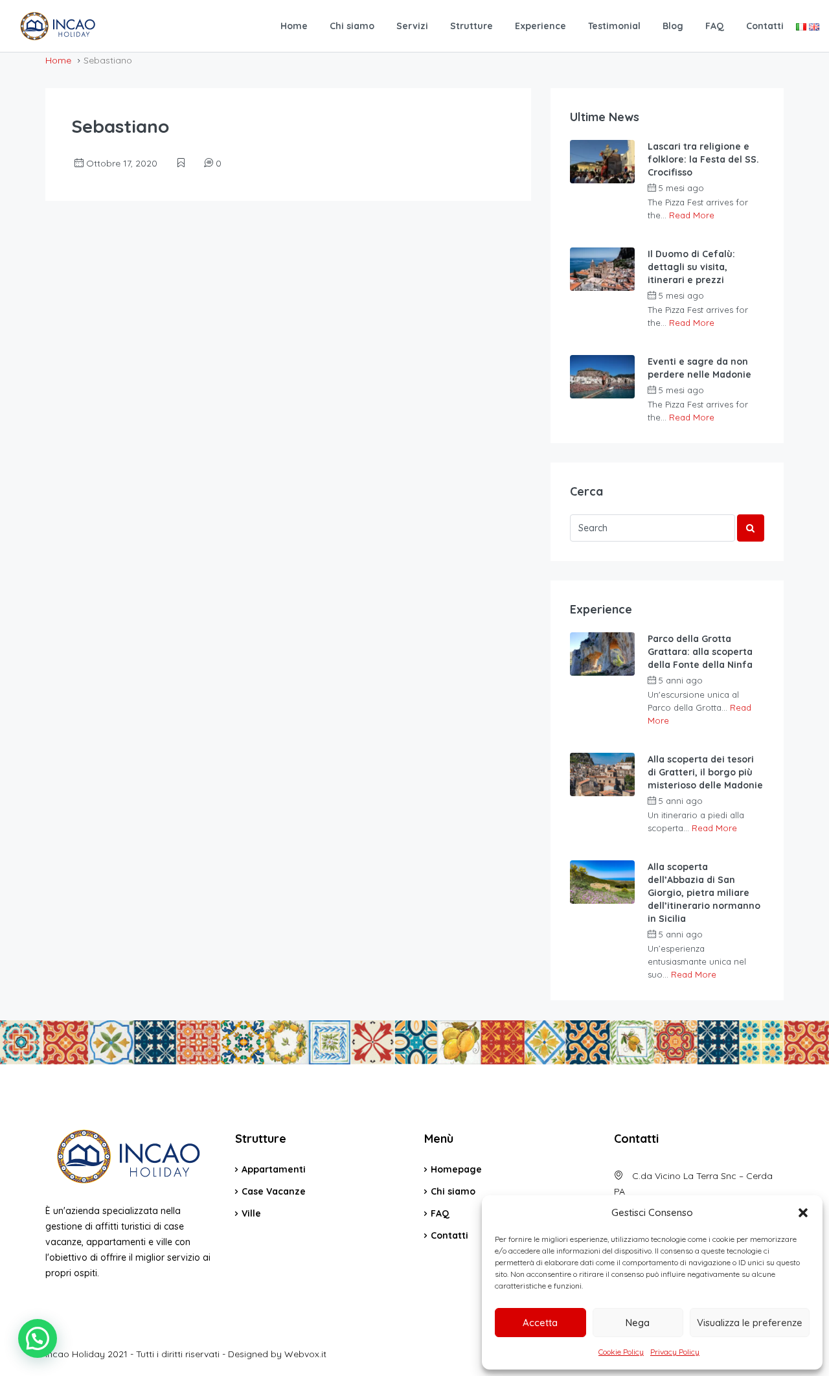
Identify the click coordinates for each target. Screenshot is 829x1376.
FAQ (714, 26)
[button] (803, 1212)
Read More (691, 215)
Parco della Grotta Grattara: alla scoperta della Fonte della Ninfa (700, 652)
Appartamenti (274, 1169)
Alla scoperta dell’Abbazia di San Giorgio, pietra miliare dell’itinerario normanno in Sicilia (704, 892)
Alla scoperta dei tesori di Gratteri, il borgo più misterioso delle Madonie (705, 772)
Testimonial (614, 26)
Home (294, 26)
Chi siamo (352, 26)
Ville (251, 1213)
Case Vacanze (274, 1191)
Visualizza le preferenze (749, 1322)
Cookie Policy (621, 1352)
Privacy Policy (674, 1352)
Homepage (456, 1169)
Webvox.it (305, 1354)
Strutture (471, 26)
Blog (673, 26)
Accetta (540, 1322)
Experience (540, 26)
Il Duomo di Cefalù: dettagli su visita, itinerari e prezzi (691, 267)
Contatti (765, 26)
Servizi (412, 26)
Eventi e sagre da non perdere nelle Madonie (699, 368)
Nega (638, 1322)
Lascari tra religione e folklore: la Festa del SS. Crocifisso (703, 159)
